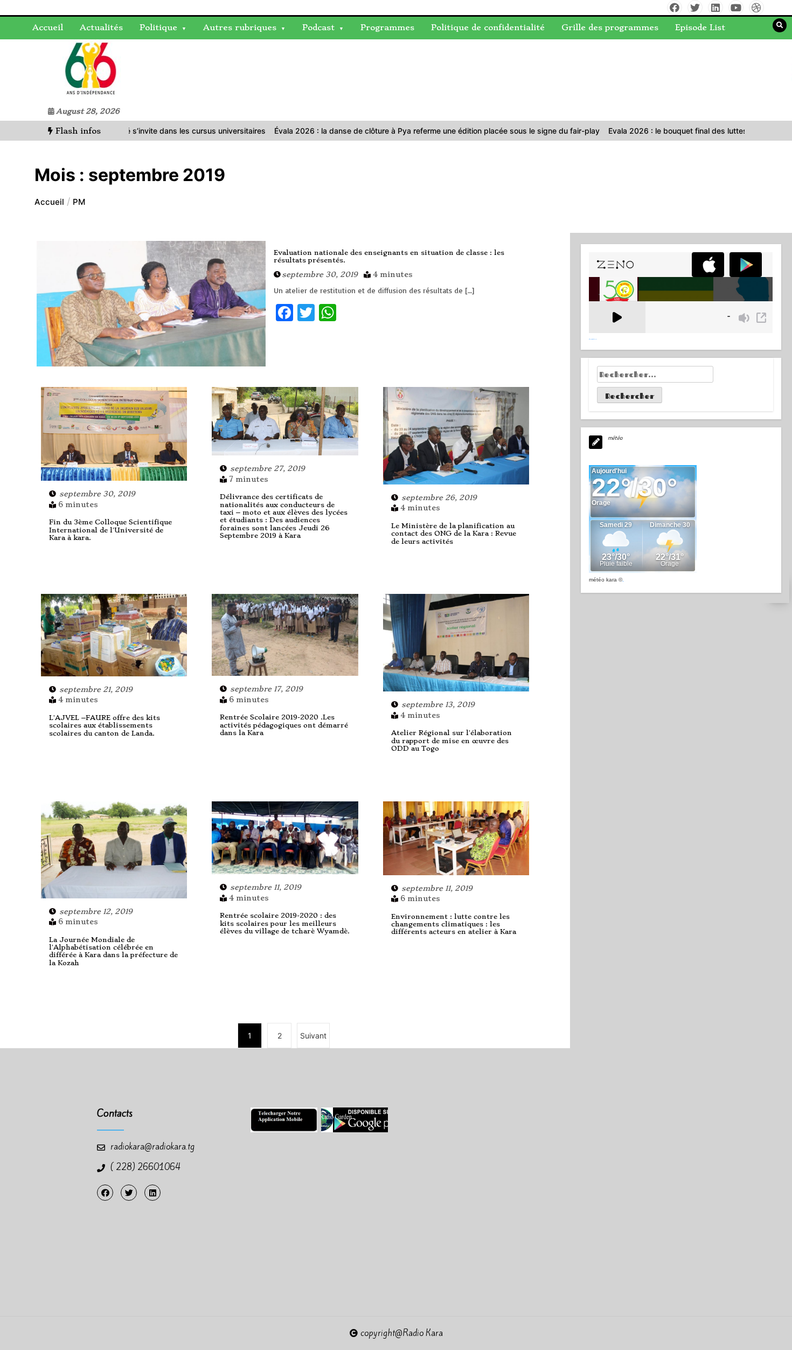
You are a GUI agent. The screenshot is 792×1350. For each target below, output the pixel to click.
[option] (390, 130)
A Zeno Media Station (593, 339)
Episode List (700, 27)
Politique (158, 27)
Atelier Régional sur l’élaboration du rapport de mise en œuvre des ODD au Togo (451, 740)
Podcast (318, 27)
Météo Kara (603, 580)
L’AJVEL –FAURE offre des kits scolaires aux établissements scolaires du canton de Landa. (104, 725)
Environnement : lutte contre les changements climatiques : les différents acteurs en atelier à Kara (453, 924)
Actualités (101, 27)
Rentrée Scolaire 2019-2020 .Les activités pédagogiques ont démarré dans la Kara (284, 725)
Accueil (47, 27)
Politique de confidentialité (488, 27)
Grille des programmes (609, 27)
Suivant (313, 1035)
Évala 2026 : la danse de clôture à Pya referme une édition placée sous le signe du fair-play (390, 130)
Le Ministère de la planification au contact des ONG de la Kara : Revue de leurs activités (453, 533)
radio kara (37, 70)
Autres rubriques (239, 27)
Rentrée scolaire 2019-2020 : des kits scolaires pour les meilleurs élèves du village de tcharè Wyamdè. (285, 923)
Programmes (387, 27)
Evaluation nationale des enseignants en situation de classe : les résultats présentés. (389, 256)
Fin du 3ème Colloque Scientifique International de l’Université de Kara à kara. (110, 530)
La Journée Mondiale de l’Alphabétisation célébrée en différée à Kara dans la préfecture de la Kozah (113, 951)
